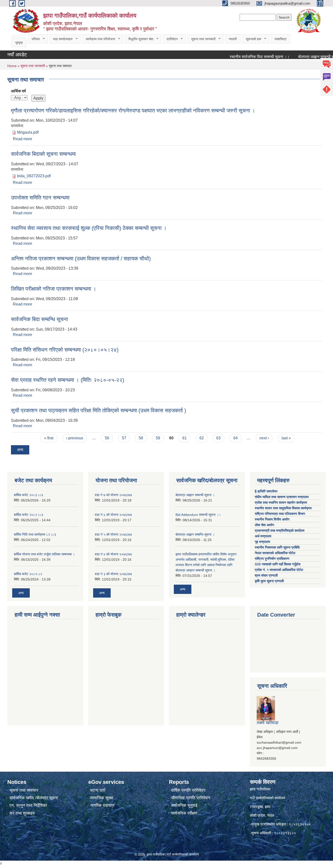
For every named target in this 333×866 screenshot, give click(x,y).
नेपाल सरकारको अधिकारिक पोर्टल (275, 553)
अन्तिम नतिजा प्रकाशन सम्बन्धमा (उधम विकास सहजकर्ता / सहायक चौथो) (81, 259)
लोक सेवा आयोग (265, 525)
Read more (22, 139)
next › (264, 438)
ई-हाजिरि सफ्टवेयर (266, 491)
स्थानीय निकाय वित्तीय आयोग (272, 519)
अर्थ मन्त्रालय (263, 536)
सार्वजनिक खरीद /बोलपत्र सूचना (34, 798)
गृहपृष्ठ (19, 43)
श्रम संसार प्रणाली (266, 575)
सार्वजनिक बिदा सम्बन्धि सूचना (39, 319)
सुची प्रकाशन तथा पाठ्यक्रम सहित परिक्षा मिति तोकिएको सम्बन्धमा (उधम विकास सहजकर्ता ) (98, 410)
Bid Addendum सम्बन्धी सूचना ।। (198, 515)
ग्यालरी (233, 39)
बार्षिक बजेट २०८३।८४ (28, 495)
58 (141, 438)
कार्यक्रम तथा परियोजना (98, 39)
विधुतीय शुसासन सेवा (139, 39)
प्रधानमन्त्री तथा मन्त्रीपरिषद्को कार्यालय (280, 530)
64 (235, 438)
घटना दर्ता (97, 790)
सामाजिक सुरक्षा (101, 798)
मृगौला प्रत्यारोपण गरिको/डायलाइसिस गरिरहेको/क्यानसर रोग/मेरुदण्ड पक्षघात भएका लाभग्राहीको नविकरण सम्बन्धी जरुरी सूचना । (133, 111)
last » (286, 438)
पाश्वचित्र (280, 39)
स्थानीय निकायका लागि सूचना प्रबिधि (277, 547)
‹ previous (74, 438)
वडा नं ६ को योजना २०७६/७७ (113, 515)
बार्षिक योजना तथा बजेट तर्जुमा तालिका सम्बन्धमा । (44, 554)
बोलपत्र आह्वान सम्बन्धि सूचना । (195, 534)
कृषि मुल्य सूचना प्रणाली (269, 581)
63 (218, 438)
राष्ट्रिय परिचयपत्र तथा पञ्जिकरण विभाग (280, 514)
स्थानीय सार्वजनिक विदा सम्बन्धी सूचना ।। (250, 57)
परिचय (34, 39)
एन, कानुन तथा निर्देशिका (28, 805)
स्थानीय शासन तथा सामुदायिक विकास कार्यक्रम (283, 508)
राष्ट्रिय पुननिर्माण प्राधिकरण (272, 559)
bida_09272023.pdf (34, 176)
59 (158, 438)
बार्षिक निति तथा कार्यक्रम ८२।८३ (35, 534)
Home (12, 66)
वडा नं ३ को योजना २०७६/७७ (113, 574)
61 (184, 438)
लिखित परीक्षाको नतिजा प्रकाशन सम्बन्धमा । (53, 289)
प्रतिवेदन (170, 39)
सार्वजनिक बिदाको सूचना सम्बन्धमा (43, 154)
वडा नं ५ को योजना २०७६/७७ (113, 534)
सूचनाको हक (251, 39)
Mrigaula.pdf (28, 132)
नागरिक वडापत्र (102, 805)
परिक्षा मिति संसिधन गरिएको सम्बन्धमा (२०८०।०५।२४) (64, 350)
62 (201, 438)
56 (107, 438)
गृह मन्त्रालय (262, 542)
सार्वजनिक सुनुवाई (184, 805)
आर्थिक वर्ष (18, 91)
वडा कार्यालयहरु (61, 39)
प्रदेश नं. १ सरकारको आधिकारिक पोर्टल (279, 570)
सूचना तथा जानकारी (201, 39)
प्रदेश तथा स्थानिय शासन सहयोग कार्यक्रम (281, 502)
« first (48, 438)
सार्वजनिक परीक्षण (184, 813)
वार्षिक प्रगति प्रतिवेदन (188, 790)
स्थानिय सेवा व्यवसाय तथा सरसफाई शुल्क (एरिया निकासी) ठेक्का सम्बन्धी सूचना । (89, 228)
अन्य (20, 450)
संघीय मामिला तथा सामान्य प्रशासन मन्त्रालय (282, 497)
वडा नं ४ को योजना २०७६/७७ (113, 554)
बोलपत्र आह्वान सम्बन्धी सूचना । (195, 495)
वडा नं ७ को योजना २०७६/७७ (113, 495)
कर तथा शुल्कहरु (22, 813)
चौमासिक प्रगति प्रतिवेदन (190, 798)
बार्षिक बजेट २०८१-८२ (28, 574)
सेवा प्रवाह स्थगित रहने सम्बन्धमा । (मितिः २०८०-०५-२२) (67, 380)
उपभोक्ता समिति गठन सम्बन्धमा (40, 198)
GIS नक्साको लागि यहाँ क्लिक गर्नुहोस (277, 564)
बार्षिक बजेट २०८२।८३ (28, 515)
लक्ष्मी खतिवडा (267, 722)
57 (124, 438)
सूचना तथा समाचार (24, 790)
